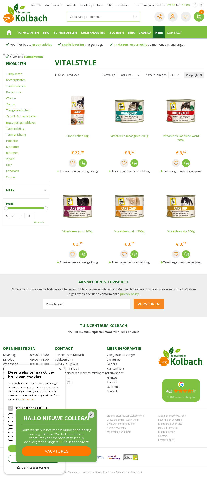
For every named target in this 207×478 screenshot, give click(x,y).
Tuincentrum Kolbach (69, 355)
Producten (16, 63)
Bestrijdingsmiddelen (21, 122)
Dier (9, 165)
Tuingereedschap (18, 110)
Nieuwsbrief (115, 373)
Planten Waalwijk (116, 427)
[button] (34, 467)
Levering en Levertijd (170, 419)
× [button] (60, 369)
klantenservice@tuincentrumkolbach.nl (81, 373)
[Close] (91, 414)
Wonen (11, 98)
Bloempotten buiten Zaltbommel (125, 415)
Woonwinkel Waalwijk (119, 431)
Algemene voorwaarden (172, 415)
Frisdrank (12, 171)
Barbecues (13, 92)
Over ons (113, 387)
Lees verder (27, 399)
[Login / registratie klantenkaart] (173, 17)
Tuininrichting (15, 128)
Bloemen (12, 153)
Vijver (10, 159)
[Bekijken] (199, 17)
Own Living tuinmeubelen (121, 423)
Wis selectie (39, 222)
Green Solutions (104, 472)
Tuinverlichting (16, 134)
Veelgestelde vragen (121, 355)
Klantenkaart (115, 368)
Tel (159, 17)
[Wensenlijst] (186, 17)
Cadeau (11, 177)
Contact (112, 391)
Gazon (10, 104)
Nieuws (112, 377)
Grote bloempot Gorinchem (123, 419)
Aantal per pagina (156, 75)
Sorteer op (109, 75)
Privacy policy (166, 439)
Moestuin (12, 147)
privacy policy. (129, 294)
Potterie (12, 141)
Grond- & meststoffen (21, 116)
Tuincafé (112, 382)
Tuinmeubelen (16, 86)
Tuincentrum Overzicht (129, 472)
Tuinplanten (14, 74)
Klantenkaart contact (170, 423)
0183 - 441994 (68, 368)
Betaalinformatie (167, 427)
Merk (10, 190)
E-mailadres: (54, 304)
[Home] (9, 32)
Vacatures (113, 359)
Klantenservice (166, 431)
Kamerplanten (16, 80)
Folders (112, 364)
